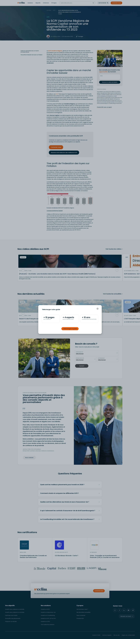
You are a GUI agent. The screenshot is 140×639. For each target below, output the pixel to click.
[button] (97, 308)
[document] (70, 319)
